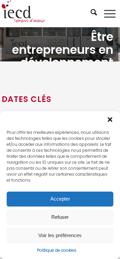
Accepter (60, 199)
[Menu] (109, 13)
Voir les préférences (60, 235)
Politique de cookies (56, 250)
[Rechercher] (94, 13)
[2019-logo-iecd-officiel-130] (48, 13)
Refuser (60, 217)
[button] (110, 119)
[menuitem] (94, 13)
